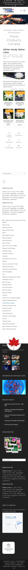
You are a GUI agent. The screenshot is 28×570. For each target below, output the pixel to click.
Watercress (6, 192)
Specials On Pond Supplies (9, 316)
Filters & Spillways (7, 238)
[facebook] (12, 6)
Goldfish (4, 261)
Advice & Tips (5, 225)
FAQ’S (4, 232)
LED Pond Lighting (7, 271)
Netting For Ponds (7, 284)
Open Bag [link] (9, 550)
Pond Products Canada (8, 303)
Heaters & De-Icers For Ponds (10, 264)
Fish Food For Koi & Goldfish (9, 245)
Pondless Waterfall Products (9, 300)
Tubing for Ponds (6, 321)
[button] (4, 181)
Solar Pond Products (7, 313)
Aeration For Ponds (7, 227)
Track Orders (9, 142)
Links (3, 274)
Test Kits (4, 318)
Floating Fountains (7, 251)
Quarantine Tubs (6, 310)
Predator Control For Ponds (9, 305)
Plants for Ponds (13, 55)
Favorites (18, 142)
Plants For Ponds (6, 290)
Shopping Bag (9, 147)
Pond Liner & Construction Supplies (11, 297)
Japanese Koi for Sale (7, 266)
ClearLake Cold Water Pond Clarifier (15, 420)
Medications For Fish (7, 279)
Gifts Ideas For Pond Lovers (9, 258)
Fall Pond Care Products (11, 424)
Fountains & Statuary (7, 253)
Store (4, 55)
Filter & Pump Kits (7, 240)
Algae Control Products (8, 230)
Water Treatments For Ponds (9, 326)
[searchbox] (14, 173)
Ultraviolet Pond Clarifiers (8, 323)
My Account (18, 135)
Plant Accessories (7, 292)
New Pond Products (7, 287)
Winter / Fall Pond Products (9, 329)
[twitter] (15, 6)
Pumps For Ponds (7, 308)
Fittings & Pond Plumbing (8, 248)
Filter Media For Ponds (8, 235)
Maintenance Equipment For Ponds (11, 277)
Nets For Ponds (6, 282)
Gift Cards (19, 147)
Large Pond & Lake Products (9, 269)
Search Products (9, 136)
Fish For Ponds (6, 243)
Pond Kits (4, 295)
